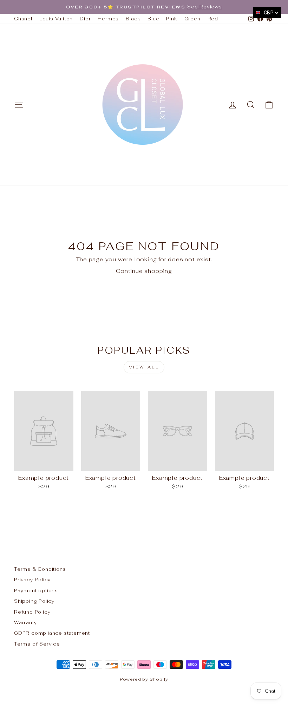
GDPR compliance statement (52, 633)
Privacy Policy (32, 579)
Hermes (108, 18)
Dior (85, 18)
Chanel (23, 18)
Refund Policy (32, 612)
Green (192, 18)
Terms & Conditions (40, 569)
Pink (171, 18)
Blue (153, 18)
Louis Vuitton (56, 18)
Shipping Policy (34, 601)
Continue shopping (144, 271)
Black (133, 18)
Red (213, 18)
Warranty (25, 622)
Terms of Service (37, 644)
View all (144, 367)
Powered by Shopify (144, 679)
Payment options (36, 590)
